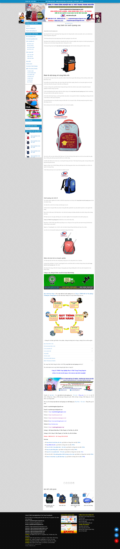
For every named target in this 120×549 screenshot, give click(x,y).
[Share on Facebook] (64, 483)
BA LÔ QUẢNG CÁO (30, 36)
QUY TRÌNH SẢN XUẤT (50, 1)
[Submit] (40, 128)
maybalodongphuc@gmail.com (55, 406)
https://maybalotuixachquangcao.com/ (57, 418)
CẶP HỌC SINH (30, 58)
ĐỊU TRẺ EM (29, 81)
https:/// (56, 427)
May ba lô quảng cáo (30, 28)
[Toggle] (92, 348)
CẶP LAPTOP (30, 56)
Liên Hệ (81, 1)
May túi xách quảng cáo (31, 30)
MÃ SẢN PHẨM (69, 1)
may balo (52, 395)
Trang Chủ (27, 1)
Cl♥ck (78, 442)
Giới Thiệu (33, 1)
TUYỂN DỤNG (76, 1)
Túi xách (75, 395)
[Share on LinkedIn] (73, 483)
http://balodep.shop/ (53, 424)
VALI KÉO (28, 61)
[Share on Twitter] (67, 483)
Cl (82, 447)
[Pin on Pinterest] (71, 483)
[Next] (94, 501)
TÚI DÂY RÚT (30, 80)
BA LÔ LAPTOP (30, 45)
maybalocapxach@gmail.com (36, 524)
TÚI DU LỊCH (29, 63)
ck (84, 447)
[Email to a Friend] (69, 483)
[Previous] (44, 501)
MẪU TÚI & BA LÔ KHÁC (32, 68)
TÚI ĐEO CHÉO (30, 71)
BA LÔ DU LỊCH (30, 43)
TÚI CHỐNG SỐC (30, 74)
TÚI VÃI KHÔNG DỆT (31, 72)
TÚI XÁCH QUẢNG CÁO (31, 39)
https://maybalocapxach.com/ (55, 415)
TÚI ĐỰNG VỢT (30, 76)
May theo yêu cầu (41, 1)
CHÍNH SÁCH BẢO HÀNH (61, 1)
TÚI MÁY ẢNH (30, 78)
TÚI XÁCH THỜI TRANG (32, 66)
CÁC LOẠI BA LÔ (30, 41)
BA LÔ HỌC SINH (30, 47)
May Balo (77, 401)
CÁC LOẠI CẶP (29, 52)
